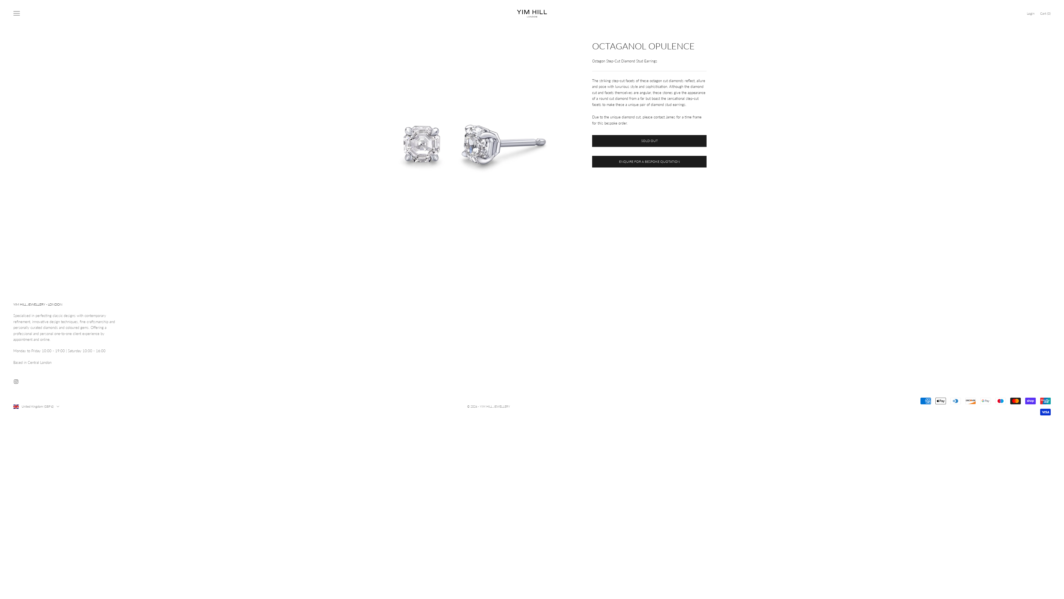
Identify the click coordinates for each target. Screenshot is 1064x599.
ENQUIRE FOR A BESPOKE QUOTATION (649, 161)
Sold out (649, 141)
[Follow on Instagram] (16, 381)
